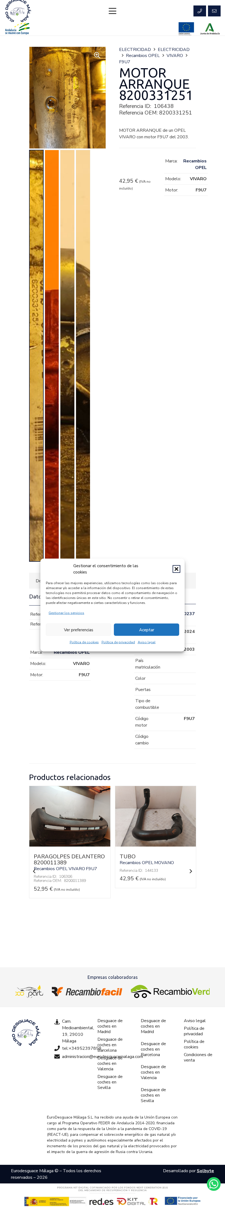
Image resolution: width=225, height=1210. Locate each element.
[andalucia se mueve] (17, 29)
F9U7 (124, 62)
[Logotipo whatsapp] (214, 1184)
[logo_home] (87, 991)
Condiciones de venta (198, 1057)
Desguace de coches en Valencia (110, 1063)
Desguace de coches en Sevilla (110, 1082)
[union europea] (186, 29)
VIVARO (175, 56)
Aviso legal (147, 642)
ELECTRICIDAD (135, 50)
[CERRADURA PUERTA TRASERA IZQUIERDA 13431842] (155, 845)
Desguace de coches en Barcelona (110, 1044)
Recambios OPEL (143, 56)
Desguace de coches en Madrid (110, 1026)
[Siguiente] (190, 871)
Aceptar (146, 629)
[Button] (199, 10)
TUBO (42, 856)
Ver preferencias (78, 629)
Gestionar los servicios (66, 613)
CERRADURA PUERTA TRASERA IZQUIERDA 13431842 (148, 862)
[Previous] (34, 871)
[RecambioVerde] (170, 991)
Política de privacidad (118, 642)
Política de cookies (84, 642)
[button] (176, 569)
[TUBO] (69, 845)
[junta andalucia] (210, 29)
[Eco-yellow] (29, 991)
